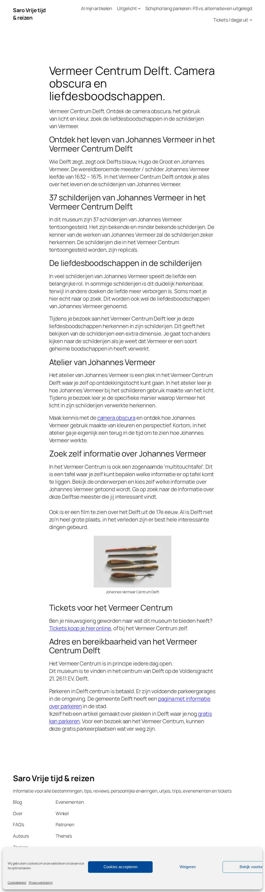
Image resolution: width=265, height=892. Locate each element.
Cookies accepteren (120, 867)
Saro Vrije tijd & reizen (29, 13)
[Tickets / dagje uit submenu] (250, 19)
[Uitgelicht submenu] (139, 8)
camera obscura (116, 417)
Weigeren (188, 867)
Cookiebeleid (17, 882)
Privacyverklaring (41, 882)
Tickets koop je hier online (80, 628)
